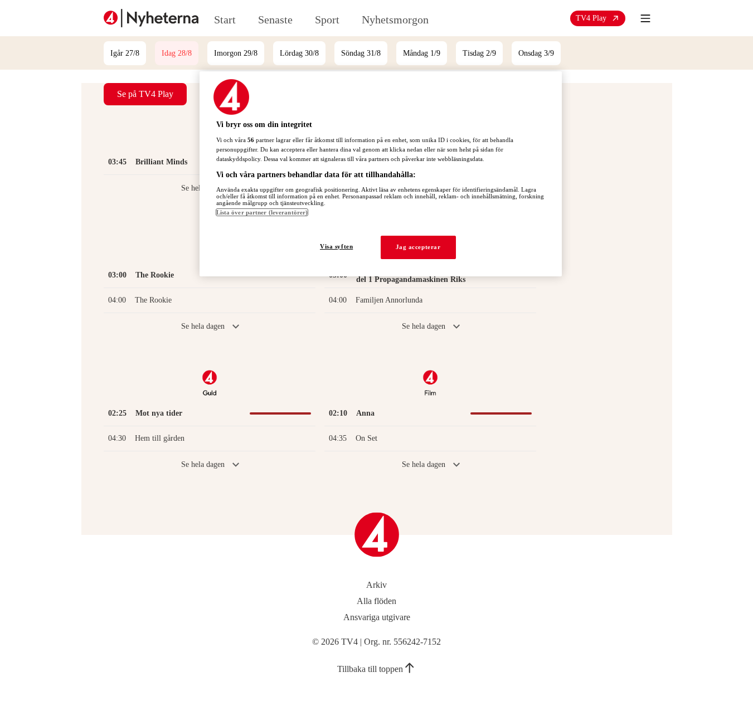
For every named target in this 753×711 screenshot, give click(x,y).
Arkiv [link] (376, 585)
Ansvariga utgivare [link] (376, 617)
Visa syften (336, 246)
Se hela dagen (203, 326)
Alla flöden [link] (376, 601)
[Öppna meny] (645, 18)
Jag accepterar (418, 247)
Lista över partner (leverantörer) (262, 212)
